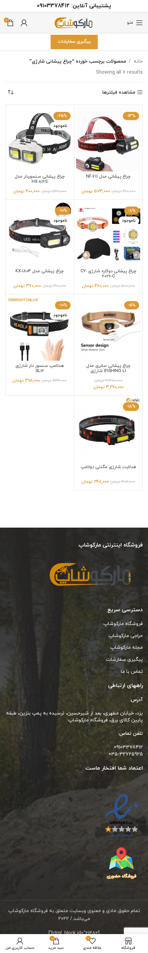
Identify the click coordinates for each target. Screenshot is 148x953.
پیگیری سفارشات (74, 42)
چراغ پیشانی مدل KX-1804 (39, 271)
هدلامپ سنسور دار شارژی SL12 (39, 368)
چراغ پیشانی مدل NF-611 (108, 176)
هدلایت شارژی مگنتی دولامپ (108, 467)
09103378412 (53, 6)
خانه (138, 61)
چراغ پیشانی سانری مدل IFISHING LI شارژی (108, 368)
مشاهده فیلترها (118, 92)
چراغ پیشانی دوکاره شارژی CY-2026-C (108, 273)
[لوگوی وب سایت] (74, 22)
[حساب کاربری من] (24, 23)
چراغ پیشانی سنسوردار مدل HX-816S (40, 179)
